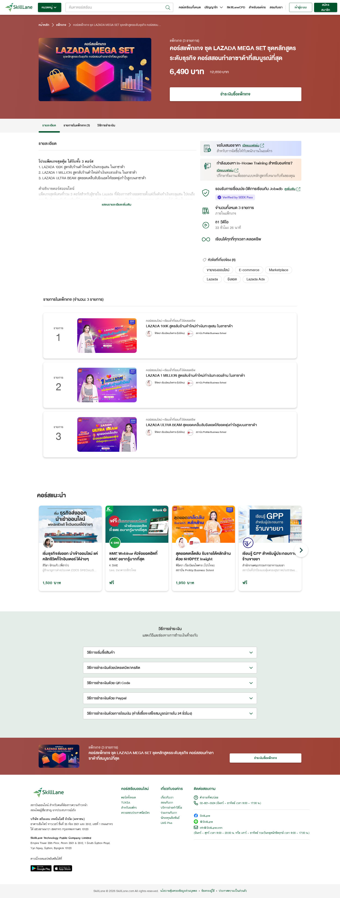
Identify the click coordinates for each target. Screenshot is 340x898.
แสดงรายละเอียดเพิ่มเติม (116, 204)
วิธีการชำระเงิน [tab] (106, 125)
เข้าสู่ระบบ (300, 7)
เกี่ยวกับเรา (167, 797)
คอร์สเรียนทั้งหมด (190, 7)
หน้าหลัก (44, 24)
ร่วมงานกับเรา (169, 813)
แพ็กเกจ (61, 24)
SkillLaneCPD (236, 7)
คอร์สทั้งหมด (128, 797)
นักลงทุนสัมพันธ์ (170, 818)
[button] (218, 270)
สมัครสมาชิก (325, 7)
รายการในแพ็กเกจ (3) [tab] (77, 125)
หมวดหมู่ (47, 7)
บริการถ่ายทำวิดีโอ (171, 807)
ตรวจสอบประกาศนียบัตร (135, 813)
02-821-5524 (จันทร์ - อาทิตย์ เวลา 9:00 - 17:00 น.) (230, 803)
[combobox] (119, 7)
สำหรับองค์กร (257, 7)
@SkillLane (206, 822)
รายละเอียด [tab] (49, 125)
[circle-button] (301, 550)
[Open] (168, 7)
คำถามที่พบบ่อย (209, 797)
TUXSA (125, 802)
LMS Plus (166, 823)
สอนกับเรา (276, 7)
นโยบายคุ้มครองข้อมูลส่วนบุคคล (178, 891)
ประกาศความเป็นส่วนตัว (233, 891)
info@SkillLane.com (211, 828)
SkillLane (205, 816)
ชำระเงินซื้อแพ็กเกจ (235, 94)
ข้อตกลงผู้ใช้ (207, 891)
